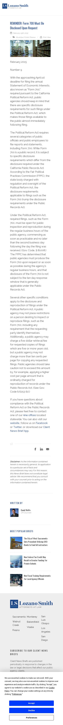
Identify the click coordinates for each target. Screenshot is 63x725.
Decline (31, 710)
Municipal (19, 37)
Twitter (17, 427)
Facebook (42, 423)
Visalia (30, 627)
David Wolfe (25, 510)
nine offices (29, 415)
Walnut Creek (16, 623)
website (14, 423)
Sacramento (19, 616)
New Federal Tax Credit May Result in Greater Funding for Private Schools (35, 560)
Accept (31, 703)
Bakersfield (33, 621)
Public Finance (29, 37)
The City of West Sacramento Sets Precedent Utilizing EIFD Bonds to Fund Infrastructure (35, 541)
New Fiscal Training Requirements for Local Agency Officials (37, 577)
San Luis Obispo (45, 620)
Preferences (31, 718)
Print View (47, 37)
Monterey (32, 616)
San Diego (44, 638)
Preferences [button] (17, 694)
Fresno (16, 630)
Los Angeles (45, 630)
